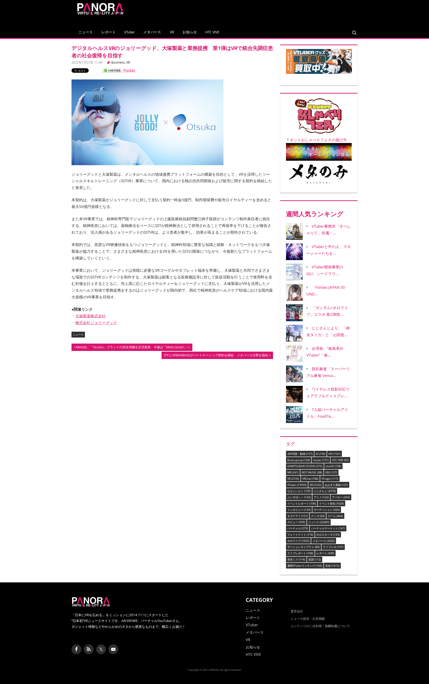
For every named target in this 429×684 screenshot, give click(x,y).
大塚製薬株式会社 (90, 315)
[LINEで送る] (112, 70)
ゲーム (335, 516)
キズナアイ (297, 516)
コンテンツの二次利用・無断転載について (320, 626)
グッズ (318, 516)
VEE (331, 472)
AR (334, 454)
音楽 (332, 566)
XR (128, 62)
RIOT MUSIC (312, 472)
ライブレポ (333, 547)
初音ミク (296, 559)
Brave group (298, 460)
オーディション (327, 510)
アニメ (321, 497)
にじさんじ (325, 491)
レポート (108, 32)
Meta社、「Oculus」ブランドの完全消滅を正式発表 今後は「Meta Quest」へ (133, 348)
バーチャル (297, 528)
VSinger (330, 479)
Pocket (129, 70)
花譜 (314, 559)
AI (320, 454)
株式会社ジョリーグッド (96, 322)
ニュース (85, 32)
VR (172, 32)
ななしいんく (299, 491)
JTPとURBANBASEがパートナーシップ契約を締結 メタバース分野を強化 (216, 356)
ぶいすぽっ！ (299, 497)
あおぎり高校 (336, 485)
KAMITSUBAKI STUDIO (304, 466)
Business (118, 62)
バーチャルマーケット (328, 528)
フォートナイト (300, 535)
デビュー (296, 522)
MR (293, 472)
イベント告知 (331, 503)
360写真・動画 (300, 454)
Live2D (333, 466)
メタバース (152, 32)
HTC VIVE (212, 32)
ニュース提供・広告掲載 (307, 618)
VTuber (129, 32)
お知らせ (190, 32)
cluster (321, 460)
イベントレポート (301, 503)
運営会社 (296, 611)
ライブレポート (300, 553)
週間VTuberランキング (304, 566)
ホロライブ (298, 541)
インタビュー (299, 510)
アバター (341, 497)
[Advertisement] (273, 12)
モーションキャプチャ (303, 547)
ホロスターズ (328, 535)
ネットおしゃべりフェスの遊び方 (318, 139)
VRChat (310, 479)
